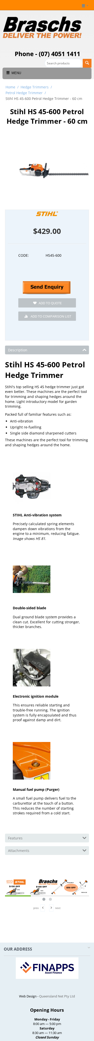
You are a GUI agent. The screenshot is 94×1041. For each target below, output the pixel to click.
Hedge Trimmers (35, 87)
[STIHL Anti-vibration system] (31, 486)
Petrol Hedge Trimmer (24, 92)
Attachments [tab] (18, 850)
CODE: (23, 255)
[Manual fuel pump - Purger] (31, 761)
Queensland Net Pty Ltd (57, 996)
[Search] (87, 63)
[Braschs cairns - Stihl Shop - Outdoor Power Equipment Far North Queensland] (43, 28)
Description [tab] (17, 350)
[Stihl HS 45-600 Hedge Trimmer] (54, 171)
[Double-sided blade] (31, 579)
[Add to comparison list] (47, 316)
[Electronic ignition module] (31, 667)
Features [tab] (15, 838)
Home (10, 87)
